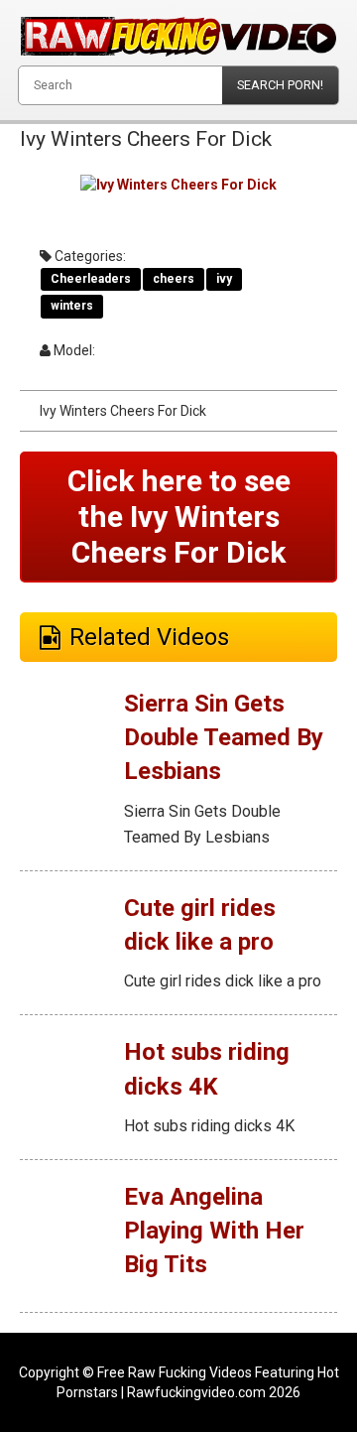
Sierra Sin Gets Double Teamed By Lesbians (223, 738)
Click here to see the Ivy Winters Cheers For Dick (179, 516)
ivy (224, 279)
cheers (173, 279)
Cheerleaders (91, 279)
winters (72, 306)
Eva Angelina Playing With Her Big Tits (214, 1231)
